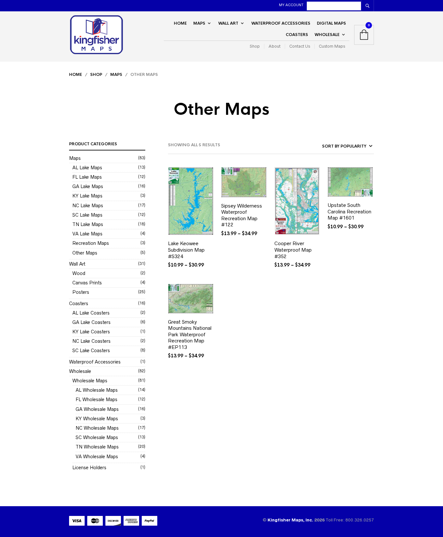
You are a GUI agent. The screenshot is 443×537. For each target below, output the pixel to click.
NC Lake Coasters (91, 341)
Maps (199, 23)
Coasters (297, 34)
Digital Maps (331, 23)
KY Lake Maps (87, 195)
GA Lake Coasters (91, 322)
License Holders (89, 467)
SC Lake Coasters (91, 350)
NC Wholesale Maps (97, 428)
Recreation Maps (90, 243)
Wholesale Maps (89, 380)
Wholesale (327, 34)
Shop (255, 46)
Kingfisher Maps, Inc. (291, 520)
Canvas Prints (87, 282)
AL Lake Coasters (91, 313)
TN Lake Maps (87, 224)
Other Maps (84, 253)
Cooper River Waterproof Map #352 (293, 250)
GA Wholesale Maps (97, 409)
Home (180, 23)
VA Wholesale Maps (97, 456)
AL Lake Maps (87, 167)
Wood (78, 273)
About (275, 46)
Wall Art (228, 23)
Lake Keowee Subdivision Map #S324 (186, 250)
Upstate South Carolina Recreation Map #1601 (349, 211)
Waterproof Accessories (280, 23)
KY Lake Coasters (91, 331)
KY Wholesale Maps (97, 418)
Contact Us (299, 46)
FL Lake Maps (87, 177)
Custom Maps (332, 46)
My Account (291, 5)
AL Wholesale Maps (97, 390)
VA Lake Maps (87, 233)
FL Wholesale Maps (96, 399)
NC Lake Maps (87, 205)
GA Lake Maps (87, 186)
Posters (80, 292)
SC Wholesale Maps (97, 437)
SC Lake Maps (87, 215)
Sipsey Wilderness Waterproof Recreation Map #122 (241, 215)
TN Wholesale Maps (97, 446)
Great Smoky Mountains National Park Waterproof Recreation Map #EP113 (189, 334)
